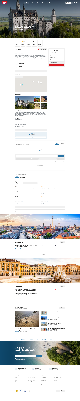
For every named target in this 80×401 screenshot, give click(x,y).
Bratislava (31, 339)
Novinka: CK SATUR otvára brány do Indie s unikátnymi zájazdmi (55, 318)
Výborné (17, 179)
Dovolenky (32, 2)
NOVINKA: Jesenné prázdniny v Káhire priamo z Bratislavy (26, 329)
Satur (53, 2)
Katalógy (42, 384)
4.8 (22, 29)
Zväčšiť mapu (20, 77)
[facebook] (57, 391)
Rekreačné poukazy (43, 381)
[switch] (55, 161)
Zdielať (63, 242)
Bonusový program (43, 380)
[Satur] (4, 2)
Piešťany (44, 339)
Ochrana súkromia (43, 378)
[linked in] (59, 391)
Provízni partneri (56, 378)
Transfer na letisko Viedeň (31, 383)
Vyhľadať (56, 64)
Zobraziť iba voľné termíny (60, 161)
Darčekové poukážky (31, 378)
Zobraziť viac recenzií (40, 206)
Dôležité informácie (43, 377)
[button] (41, 83)
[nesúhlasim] (18, 193)
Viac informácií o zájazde (31, 129)
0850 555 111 (37, 368)
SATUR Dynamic (43, 383)
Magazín (16, 381)
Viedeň (17, 339)
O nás (16, 377)
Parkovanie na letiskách (31, 380)
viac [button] (21, 191)
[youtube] (64, 391)
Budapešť (23, 339)
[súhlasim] (16, 193)
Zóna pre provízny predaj (57, 377)
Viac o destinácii (18, 248)
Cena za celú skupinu (54, 62)
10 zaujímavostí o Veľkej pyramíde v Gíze (54, 323)
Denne (57, 143)
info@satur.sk (55, 368)
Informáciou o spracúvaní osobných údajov (20, 359)
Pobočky (16, 378)
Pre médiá (55, 380)
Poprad (51, 339)
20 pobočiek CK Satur (22, 368)
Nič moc (17, 183)
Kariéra (16, 380)
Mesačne (62, 143)
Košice (38, 339)
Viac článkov (62, 307)
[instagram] (62, 391)
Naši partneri (55, 381)
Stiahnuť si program (43, 49)
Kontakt (16, 383)
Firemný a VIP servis (31, 381)
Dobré (17, 182)
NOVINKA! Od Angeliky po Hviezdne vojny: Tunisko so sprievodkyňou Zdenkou (56, 329)
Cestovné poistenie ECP (31, 377)
